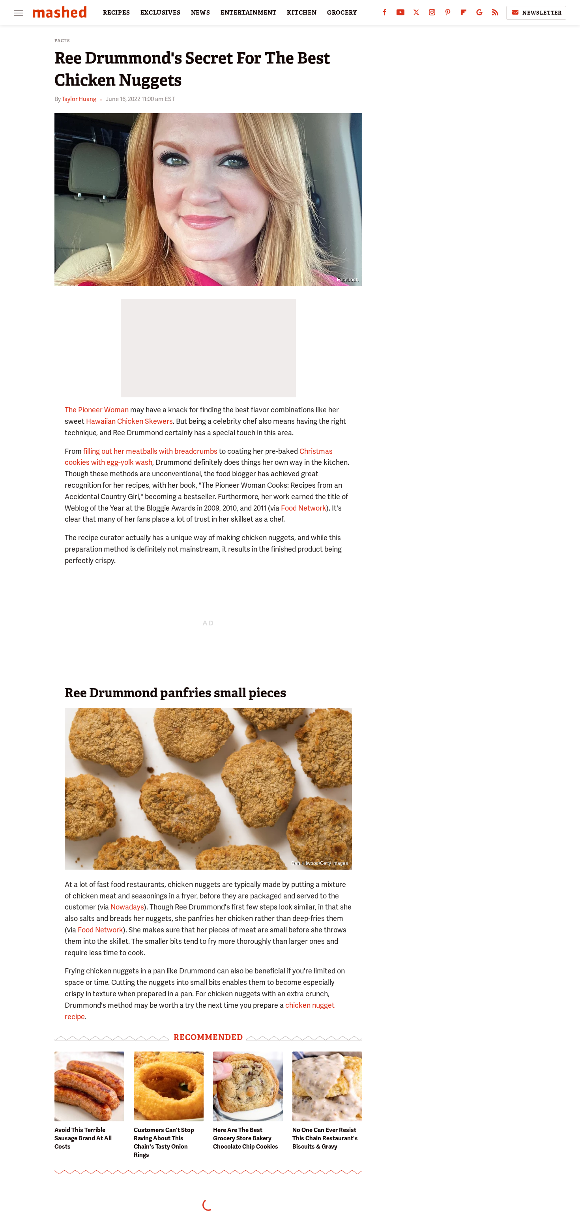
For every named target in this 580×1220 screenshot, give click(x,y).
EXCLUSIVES (160, 13)
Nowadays (127, 906)
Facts (62, 41)
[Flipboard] (463, 14)
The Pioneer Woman (97, 409)
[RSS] (495, 14)
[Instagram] (432, 14)
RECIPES (116, 13)
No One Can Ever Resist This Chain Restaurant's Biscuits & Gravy (325, 1138)
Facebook (347, 279)
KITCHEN (302, 13)
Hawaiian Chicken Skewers (129, 421)
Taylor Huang (79, 99)
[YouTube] (400, 14)
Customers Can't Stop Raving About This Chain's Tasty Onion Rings (164, 1142)
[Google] (479, 14)
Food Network (303, 508)
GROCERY (342, 13)
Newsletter (542, 12)
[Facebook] (384, 14)
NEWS (200, 13)
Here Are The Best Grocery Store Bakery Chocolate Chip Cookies (245, 1138)
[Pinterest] (448, 14)
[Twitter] (416, 14)
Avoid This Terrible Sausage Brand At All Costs (83, 1138)
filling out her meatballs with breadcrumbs (150, 451)
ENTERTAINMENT (249, 13)
